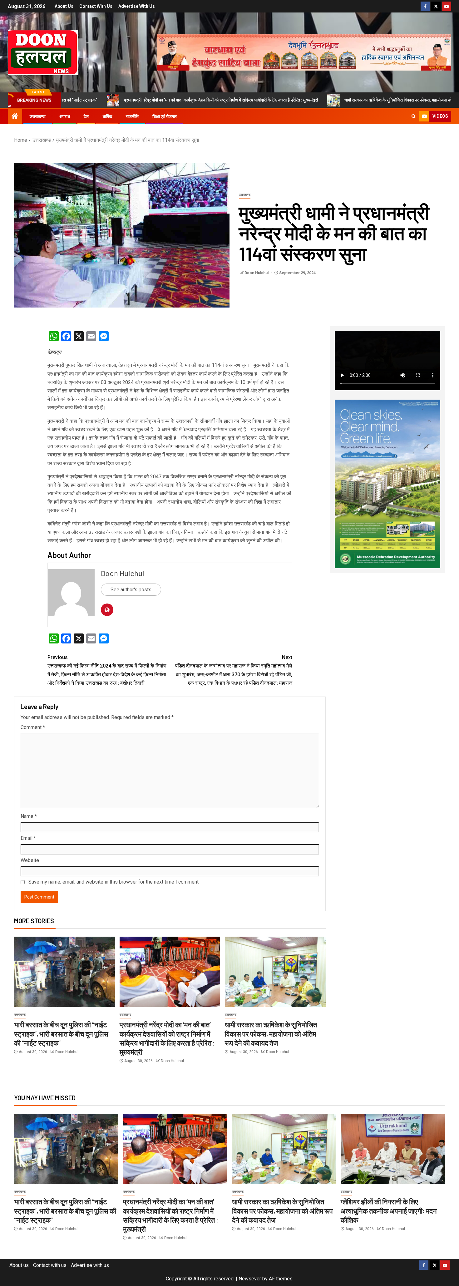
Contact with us (95, 6)
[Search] (413, 116)
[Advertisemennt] (304, 52)
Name (29, 816)
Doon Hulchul (256, 273)
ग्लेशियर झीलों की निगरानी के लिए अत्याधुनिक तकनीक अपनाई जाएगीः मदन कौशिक (389, 1210)
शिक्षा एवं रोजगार (164, 116)
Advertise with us (136, 6)
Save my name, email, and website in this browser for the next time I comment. (114, 882)
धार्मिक (107, 116)
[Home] (15, 116)
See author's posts (131, 590)
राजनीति (132, 116)
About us (64, 6)
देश (86, 116)
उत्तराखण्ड (38, 116)
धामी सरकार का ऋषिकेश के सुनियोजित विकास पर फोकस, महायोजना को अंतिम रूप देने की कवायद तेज (367, 99)
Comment (33, 727)
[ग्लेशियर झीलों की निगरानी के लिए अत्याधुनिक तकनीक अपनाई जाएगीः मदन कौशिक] (393, 1149)
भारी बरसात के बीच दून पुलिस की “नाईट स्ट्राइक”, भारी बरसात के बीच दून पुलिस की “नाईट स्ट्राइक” (61, 1033)
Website (30, 860)
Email (28, 838)
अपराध (64, 116)
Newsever (250, 1279)
